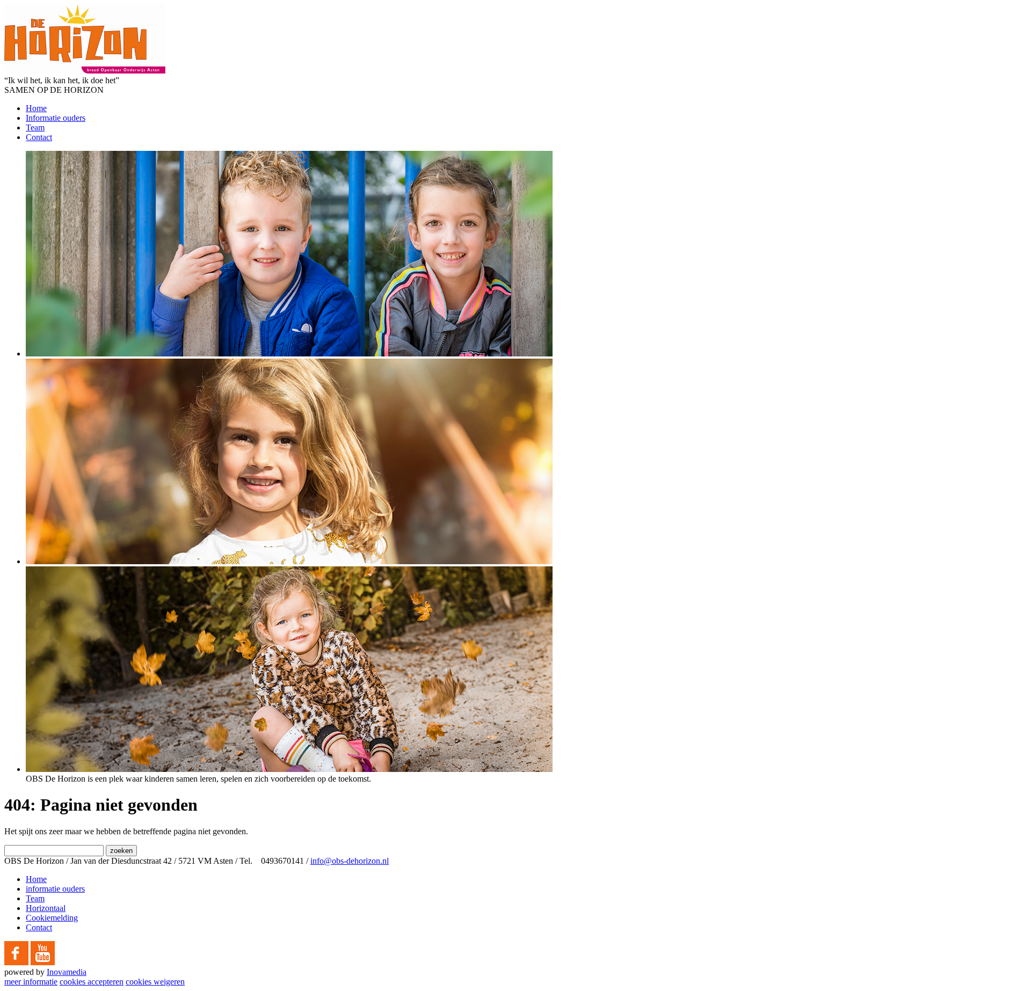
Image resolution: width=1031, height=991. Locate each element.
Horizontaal (46, 908)
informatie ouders (55, 888)
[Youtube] (43, 962)
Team (35, 127)
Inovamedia (66, 972)
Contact (39, 137)
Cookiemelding (52, 917)
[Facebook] (16, 962)
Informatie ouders (55, 117)
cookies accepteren (92, 981)
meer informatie (30, 981)
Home (36, 108)
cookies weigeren (155, 981)
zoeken (121, 851)
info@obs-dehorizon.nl (349, 860)
